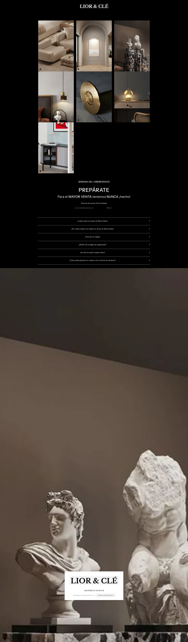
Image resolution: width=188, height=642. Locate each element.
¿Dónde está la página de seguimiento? (92, 245)
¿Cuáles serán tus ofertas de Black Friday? (92, 221)
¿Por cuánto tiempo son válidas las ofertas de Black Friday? (92, 229)
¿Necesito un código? (92, 237)
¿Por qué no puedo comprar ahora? (92, 252)
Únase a (109, 208)
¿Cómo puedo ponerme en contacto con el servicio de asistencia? (92, 260)
